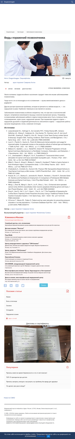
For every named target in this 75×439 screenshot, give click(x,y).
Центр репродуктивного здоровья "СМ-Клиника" (22, 243)
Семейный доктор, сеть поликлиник (17, 223)
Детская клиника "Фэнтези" (14, 228)
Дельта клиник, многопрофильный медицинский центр (24, 277)
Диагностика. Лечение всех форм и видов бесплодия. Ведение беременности (26, 245)
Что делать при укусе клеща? (15, 386)
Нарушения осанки (12, 314)
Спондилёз (9, 310)
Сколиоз (9, 305)
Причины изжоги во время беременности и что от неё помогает (26, 373)
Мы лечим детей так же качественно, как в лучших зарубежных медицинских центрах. (29, 230)
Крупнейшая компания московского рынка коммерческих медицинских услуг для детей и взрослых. (32, 225)
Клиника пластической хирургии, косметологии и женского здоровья (24, 237)
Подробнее (41, 436)
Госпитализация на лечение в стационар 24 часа (19, 259)
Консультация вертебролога (14, 220)
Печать (43, 285)
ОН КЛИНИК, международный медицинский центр (22, 264)
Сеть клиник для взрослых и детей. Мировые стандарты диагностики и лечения (27, 266)
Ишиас (8, 297)
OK (48, 436)
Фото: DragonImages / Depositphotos (17, 78)
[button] (9, 344)
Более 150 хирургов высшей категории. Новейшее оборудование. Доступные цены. (28, 252)
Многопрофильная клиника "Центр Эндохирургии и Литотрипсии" (28, 271)
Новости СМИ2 (9, 398)
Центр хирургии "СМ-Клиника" (15, 250)
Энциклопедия (9, 2)
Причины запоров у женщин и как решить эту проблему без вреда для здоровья (32, 381)
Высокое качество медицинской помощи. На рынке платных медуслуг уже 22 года (27, 272)
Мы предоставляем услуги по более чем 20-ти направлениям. (22, 279)
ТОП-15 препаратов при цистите (16, 377)
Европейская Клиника (12, 257)
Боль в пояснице (11, 301)
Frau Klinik (8, 235)
